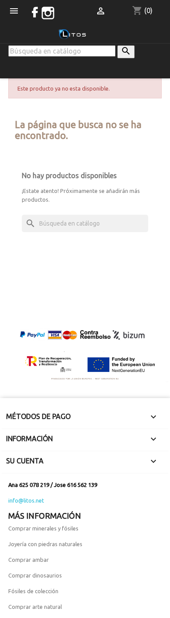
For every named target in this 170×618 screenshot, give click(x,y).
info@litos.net (26, 500)
